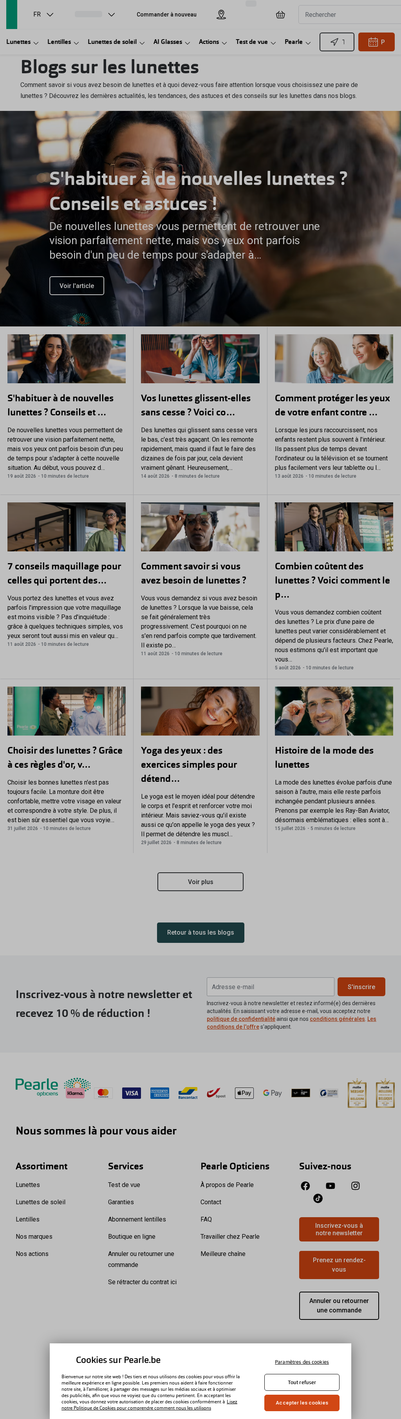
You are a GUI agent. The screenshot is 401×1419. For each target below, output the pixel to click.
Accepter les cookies (302, 1403)
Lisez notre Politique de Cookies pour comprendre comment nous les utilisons (149, 1405)
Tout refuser (302, 1382)
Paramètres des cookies (302, 1362)
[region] (200, 1381)
